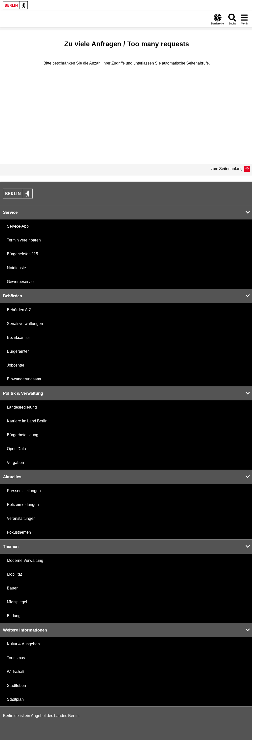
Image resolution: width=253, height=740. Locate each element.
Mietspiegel (17, 602)
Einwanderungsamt (24, 379)
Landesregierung (22, 407)
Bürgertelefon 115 (22, 254)
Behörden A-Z (19, 310)
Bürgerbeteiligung (22, 435)
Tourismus (16, 658)
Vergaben (15, 462)
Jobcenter (15, 365)
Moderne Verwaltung (25, 560)
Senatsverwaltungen (25, 324)
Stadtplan (15, 699)
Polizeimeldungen (23, 504)
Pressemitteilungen (24, 491)
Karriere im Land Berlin (27, 421)
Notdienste (16, 268)
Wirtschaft (15, 672)
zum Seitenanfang (227, 169)
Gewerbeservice (21, 282)
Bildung (14, 616)
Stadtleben (16, 685)
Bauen (13, 588)
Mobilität (14, 574)
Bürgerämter (18, 351)
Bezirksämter (18, 337)
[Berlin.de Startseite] (15, 5)
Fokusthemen (19, 532)
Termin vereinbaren (24, 240)
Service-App (18, 226)
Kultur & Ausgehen (23, 644)
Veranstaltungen (21, 518)
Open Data (16, 449)
